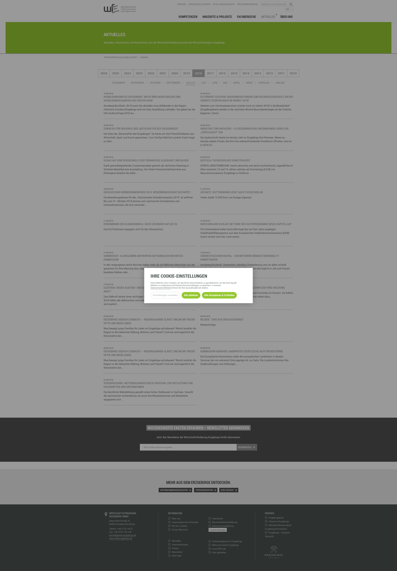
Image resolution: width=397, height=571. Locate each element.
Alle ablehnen (191, 295)
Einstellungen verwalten (165, 295)
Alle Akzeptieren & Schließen (219, 295)
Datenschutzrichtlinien (161, 287)
